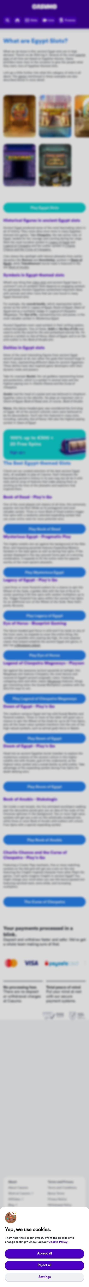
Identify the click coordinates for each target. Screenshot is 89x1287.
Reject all (44, 1265)
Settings (44, 1277)
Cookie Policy (57, 1242)
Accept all (44, 1253)
